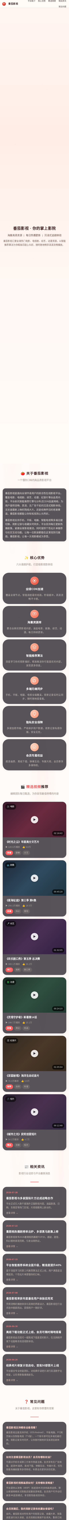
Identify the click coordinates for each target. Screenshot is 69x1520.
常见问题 (62, 7)
